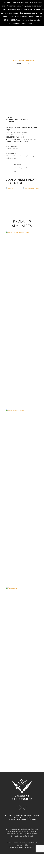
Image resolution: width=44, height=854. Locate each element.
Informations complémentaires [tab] (23, 168)
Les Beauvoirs (22, 320)
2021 (30, 195)
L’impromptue (22, 676)
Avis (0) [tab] (15, 172)
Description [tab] (17, 164)
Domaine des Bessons (15, 847)
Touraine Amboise (17, 60)
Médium (22, 498)
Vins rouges (29, 60)
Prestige (13, 199)
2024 (22, 674)
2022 (13, 196)
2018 (22, 318)
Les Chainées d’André (30, 199)
